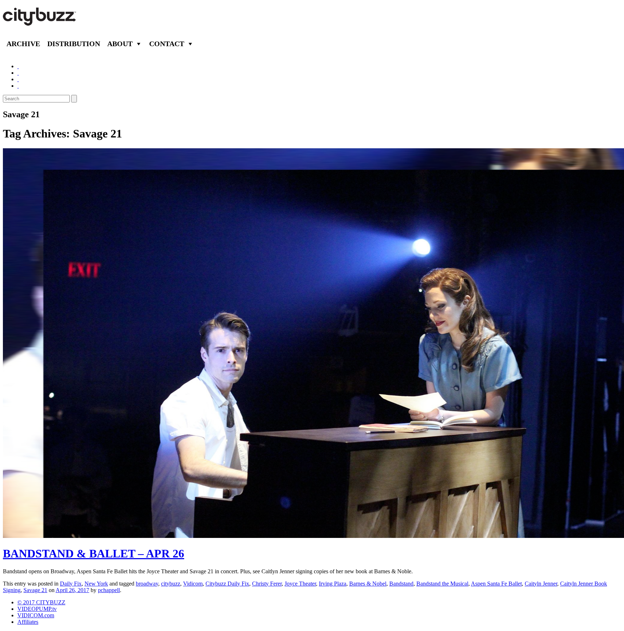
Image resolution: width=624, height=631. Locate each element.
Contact (166, 44)
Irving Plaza (332, 583)
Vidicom (193, 583)
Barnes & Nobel (367, 583)
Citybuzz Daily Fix (227, 583)
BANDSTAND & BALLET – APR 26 (93, 553)
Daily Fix (71, 583)
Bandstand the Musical (442, 583)
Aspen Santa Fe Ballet (496, 583)
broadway (147, 583)
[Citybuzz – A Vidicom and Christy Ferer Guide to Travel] (40, 21)
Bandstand (401, 583)
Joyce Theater (300, 583)
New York (96, 583)
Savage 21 (35, 590)
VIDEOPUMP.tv (37, 609)
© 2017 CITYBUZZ (41, 602)
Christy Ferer (267, 583)
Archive (23, 44)
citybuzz (170, 583)
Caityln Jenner (541, 583)
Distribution (73, 44)
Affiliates (27, 622)
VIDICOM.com (35, 615)
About (120, 44)
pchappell (109, 590)
